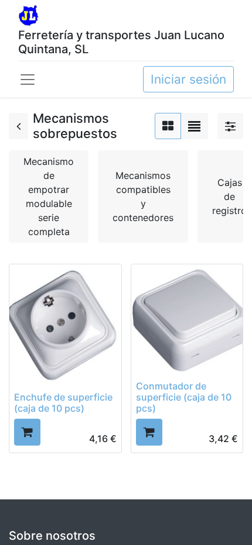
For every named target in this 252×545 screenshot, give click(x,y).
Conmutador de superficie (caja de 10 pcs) (183, 397)
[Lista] (194, 126)
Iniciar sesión (188, 79)
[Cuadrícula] (168, 126)
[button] (27, 432)
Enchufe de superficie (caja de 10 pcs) (63, 402)
